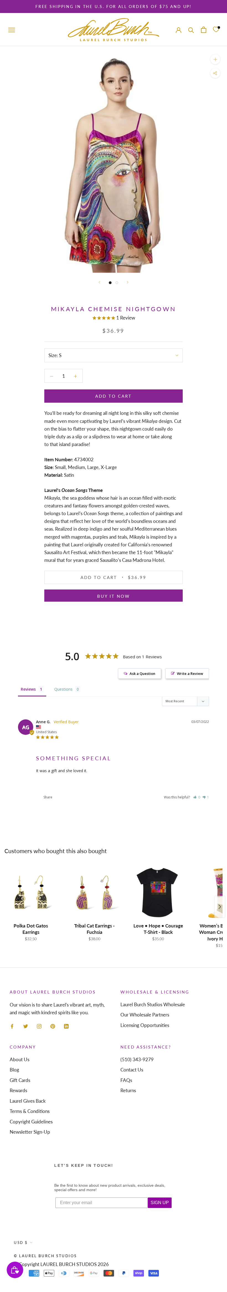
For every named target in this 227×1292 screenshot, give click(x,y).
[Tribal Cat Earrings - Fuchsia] (94, 892)
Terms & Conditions (30, 1111)
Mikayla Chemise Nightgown (59, 784)
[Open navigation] (11, 29)
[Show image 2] (116, 282)
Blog (14, 1070)
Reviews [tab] (28, 689)
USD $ (21, 1242)
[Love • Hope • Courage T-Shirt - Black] (158, 892)
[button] (197, 797)
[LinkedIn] (66, 1026)
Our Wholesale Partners (144, 1015)
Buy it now (113, 596)
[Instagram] (39, 1026)
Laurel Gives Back (28, 1101)
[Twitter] (25, 1026)
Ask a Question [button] (142, 673)
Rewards (18, 1090)
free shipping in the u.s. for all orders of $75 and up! (113, 6)
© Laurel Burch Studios (45, 1256)
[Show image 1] (110, 282)
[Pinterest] (52, 1026)
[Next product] (219, 907)
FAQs (126, 1080)
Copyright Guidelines (31, 1122)
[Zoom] (215, 59)
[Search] (191, 29)
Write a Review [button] (190, 673)
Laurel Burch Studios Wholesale (152, 1004)
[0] (216, 30)
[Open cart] (203, 30)
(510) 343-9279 (137, 1059)
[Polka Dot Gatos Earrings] (31, 892)
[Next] (127, 282)
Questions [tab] (63, 689)
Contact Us (131, 1070)
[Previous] (99, 282)
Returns (128, 1090)
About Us (19, 1059)
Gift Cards (20, 1080)
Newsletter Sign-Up (30, 1132)
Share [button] (47, 797)
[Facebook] (12, 1026)
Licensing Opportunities (144, 1025)
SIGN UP (160, 1202)
